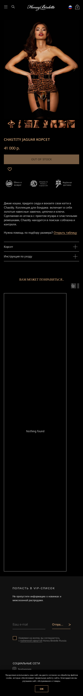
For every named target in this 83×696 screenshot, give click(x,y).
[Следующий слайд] (74, 69)
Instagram (24, 669)
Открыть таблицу (65, 232)
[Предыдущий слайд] (9, 69)
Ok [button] (41, 689)
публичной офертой (31, 640)
